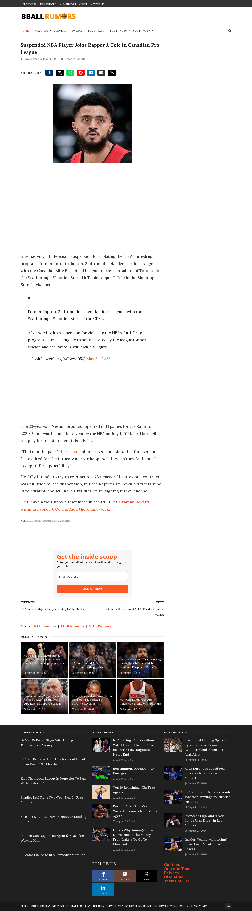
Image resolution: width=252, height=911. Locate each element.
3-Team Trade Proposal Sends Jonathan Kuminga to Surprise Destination (208, 797)
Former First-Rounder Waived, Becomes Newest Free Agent (136, 811)
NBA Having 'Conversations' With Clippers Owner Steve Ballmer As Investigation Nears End (44, 661)
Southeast (96, 30)
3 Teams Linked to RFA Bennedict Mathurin (53, 855)
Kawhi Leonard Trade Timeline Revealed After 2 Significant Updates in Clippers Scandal (44, 699)
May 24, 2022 (98, 358)
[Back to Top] (228, 906)
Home (25, 30)
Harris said (70, 451)
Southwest (118, 30)
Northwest (141, 30)
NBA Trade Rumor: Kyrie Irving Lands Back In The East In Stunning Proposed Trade (140, 663)
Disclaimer (175, 876)
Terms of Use (177, 881)
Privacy (171, 872)
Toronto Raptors (75, 59)
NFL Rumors (28, 4)
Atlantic (41, 30)
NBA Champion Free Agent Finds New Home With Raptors (140, 701)
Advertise (98, 4)
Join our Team (178, 868)
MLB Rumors (48, 4)
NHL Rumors (67, 4)
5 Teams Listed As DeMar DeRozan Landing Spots (89, 665)
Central (60, 30)
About (83, 4)
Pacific (77, 30)
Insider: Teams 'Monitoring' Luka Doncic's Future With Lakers (206, 844)
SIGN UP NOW (92, 589)
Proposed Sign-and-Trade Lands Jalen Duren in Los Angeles (205, 820)
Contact (172, 864)
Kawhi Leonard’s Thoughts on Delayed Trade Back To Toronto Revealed (92, 699)
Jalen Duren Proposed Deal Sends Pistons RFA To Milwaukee (205, 773)
